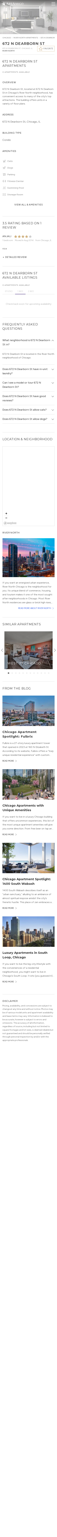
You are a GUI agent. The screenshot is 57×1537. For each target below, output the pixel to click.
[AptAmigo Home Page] (14, 3)
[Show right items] (54, 650)
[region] (29, 486)
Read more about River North (34, 608)
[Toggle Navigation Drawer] (53, 4)
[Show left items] (2, 650)
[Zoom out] (6, 518)
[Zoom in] (6, 513)
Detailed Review (15, 257)
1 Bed (20, 291)
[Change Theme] (3, 3)
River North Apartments (26, 38)
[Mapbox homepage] (10, 523)
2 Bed (31, 291)
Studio (9, 291)
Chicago (6, 38)
